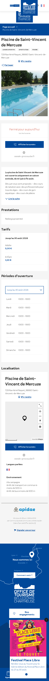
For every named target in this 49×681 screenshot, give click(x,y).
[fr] (42, 5)
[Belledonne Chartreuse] (24, 593)
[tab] (21, 290)
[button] (42, 5)
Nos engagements (26, 613)
